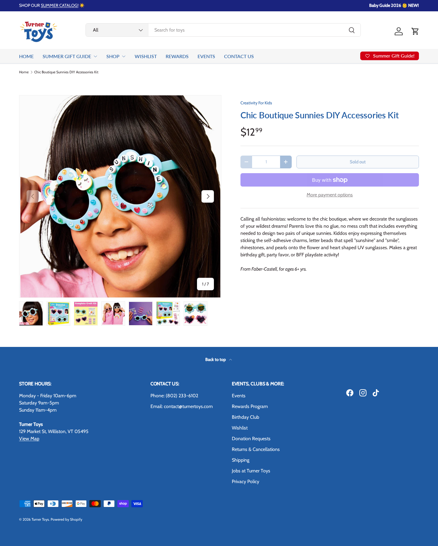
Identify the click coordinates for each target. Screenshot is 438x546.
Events (239, 395)
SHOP (112, 56)
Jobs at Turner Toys (251, 471)
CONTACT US (239, 56)
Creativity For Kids (256, 103)
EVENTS (206, 56)
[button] (415, 31)
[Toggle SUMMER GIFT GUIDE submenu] (95, 56)
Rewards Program (250, 406)
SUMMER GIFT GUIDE (67, 56)
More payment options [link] (330, 195)
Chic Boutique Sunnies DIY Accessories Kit (66, 72)
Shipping (240, 460)
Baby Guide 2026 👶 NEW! (394, 5)
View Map (29, 438)
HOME (26, 56)
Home (24, 72)
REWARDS (177, 56)
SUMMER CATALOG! (59, 5)
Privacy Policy (245, 481)
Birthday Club (245, 417)
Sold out (358, 162)
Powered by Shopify (66, 519)
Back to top (216, 359)
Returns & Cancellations (256, 449)
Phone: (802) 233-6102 (174, 395)
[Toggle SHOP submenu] (123, 56)
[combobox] (223, 30)
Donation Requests (251, 438)
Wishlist (240, 428)
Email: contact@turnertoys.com (181, 406)
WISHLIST (146, 56)
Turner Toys (40, 519)
